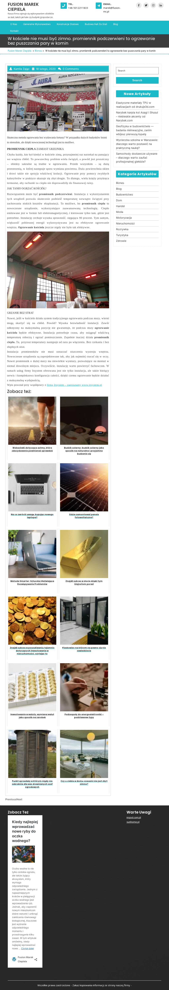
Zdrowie (121, 240)
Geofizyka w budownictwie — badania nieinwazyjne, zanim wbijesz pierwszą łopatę (134, 130)
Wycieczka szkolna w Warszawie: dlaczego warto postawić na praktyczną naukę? (137, 144)
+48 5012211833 (78, 7)
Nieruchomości (125, 223)
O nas (13, 24)
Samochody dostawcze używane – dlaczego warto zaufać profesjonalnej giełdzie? (136, 157)
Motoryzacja (124, 217)
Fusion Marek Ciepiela (23, 6)
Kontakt (14, 30)
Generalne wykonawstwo (37, 24)
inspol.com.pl (134, 817)
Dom (119, 200)
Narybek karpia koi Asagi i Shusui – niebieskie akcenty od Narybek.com (137, 116)
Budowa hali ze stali (96, 24)
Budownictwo (124, 194)
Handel (120, 206)
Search (137, 80)
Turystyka (122, 235)
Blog (115, 24)
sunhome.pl (133, 821)
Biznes (38, 50)
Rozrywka (122, 229)
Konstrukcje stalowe (68, 24)
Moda (119, 212)
